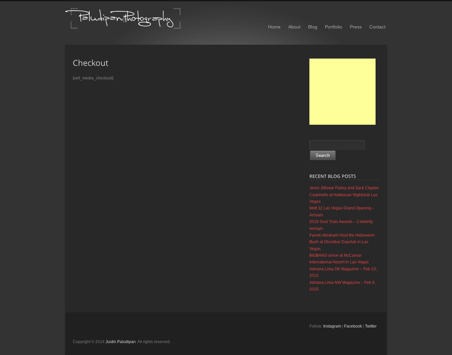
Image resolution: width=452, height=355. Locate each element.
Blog (312, 26)
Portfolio (333, 26)
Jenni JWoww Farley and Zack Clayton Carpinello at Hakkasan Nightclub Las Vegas (344, 195)
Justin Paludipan (121, 341)
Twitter (371, 326)
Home (274, 26)
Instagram (332, 326)
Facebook (353, 326)
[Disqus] (186, 168)
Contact (377, 26)
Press (356, 26)
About (294, 26)
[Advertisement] (342, 92)
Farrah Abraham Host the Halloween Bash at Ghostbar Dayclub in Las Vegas (342, 242)
